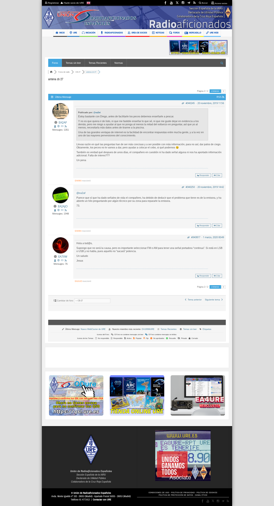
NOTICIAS (160, 32)
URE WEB (214, 32)
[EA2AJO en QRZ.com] (58, 210)
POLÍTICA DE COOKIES (207, 492)
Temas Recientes (98, 63)
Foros (55, 63)
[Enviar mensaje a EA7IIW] (62, 260)
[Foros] (51, 72)
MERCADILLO (195, 32)
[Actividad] (66, 126)
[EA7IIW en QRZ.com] (58, 260)
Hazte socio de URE (73, 3)
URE (75, 32)
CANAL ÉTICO (201, 495)
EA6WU (78, 181)
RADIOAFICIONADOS (114, 32)
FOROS (176, 32)
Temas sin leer (73, 63)
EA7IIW (62, 256)
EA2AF (63, 122)
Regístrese (54, 3)
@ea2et (97, 112)
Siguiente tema (213, 299)
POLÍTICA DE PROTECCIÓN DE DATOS (176, 495)
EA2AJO (63, 206)
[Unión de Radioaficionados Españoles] (137, 17)
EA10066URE (148, 329)
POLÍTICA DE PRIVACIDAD (183, 492)
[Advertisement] (105, 47)
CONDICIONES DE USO (159, 492)
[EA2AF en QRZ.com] (58, 126)
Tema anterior (194, 299)
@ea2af (80, 193)
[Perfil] (55, 126)
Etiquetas (207, 329)
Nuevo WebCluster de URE (93, 329)
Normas (118, 63)
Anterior (216, 91)
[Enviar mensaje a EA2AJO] (62, 210)
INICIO (62, 32)
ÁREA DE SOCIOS (139, 32)
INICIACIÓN (90, 32)
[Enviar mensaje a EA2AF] (62, 126)
